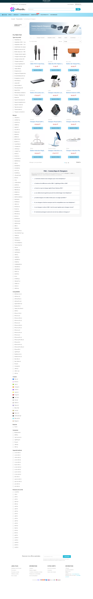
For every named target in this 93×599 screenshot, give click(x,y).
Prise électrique (19, 87)
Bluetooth (17, 306)
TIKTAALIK (17, 240)
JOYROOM (18, 182)
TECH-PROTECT (19, 233)
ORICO (17, 204)
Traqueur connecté (20, 111)
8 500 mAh (17, 464)
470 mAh (17, 486)
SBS (16, 225)
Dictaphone (18, 71)
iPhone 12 (17, 315)
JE (16, 180)
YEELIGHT (17, 281)
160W (16, 544)
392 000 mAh (18, 481)
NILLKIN (17, 199)
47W (16, 523)
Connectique (72, 37)
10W (16, 496)
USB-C (17, 371)
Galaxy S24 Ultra (19, 308)
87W (16, 532)
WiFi (16, 373)
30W (16, 511)
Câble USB (18, 68)
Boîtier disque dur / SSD (20, 51)
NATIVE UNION (18, 197)
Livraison (31, 568)
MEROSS (17, 189)
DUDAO (17, 156)
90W (16, 535)
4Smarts (17, 117)
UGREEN (17, 249)
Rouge (17, 394)
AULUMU (17, 129)
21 (68, 162)
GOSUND (17, 168)
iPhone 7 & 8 (18, 313)
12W (16, 499)
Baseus (17, 132)
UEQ (16, 247)
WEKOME (17, 269)
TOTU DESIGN (18, 242)
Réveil (17, 97)
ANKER (17, 124)
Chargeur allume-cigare (20, 54)
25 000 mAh (18, 471)
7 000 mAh (18, 462)
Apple (17, 127)
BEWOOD (17, 139)
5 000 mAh (18, 459)
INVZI (16, 177)
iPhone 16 (17, 342)
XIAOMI (17, 274)
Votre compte (51, 566)
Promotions (13, 570)
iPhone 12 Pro (18, 320)
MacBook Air (18, 354)
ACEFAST (17, 120)
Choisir (72, 41)
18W (16, 504)
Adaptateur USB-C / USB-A (20, 44)
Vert (16, 384)
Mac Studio (18, 361)
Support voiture (19, 104)
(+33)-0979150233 (22, 4)
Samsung (17, 221)
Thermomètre (18, 109)
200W (16, 547)
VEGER (17, 262)
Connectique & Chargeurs (18, 25)
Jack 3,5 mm (18, 437)
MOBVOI (17, 192)
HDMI (16, 310)
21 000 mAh (18, 469)
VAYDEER (17, 259)
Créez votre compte (51, 572)
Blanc (17, 407)
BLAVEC (17, 141)
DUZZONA (18, 158)
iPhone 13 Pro (18, 327)
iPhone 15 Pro (18, 337)
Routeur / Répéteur (20, 95)
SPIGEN (17, 228)
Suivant (78, 162)
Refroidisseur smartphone (20, 92)
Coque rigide (18, 66)
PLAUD (17, 209)
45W (16, 520)
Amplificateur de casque (20, 47)
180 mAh (17, 476)
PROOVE (17, 213)
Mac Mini (17, 359)
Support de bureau (20, 99)
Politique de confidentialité (34, 573)
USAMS (17, 257)
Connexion (49, 570)
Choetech (17, 146)
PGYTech (17, 206)
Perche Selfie (18, 85)
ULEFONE (17, 252)
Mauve (17, 405)
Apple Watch (18, 303)
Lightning (17, 351)
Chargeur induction (20, 56)
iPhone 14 (17, 330)
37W (16, 518)
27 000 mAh (18, 474)
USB (16, 368)
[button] (37, 70)
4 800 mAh (18, 457)
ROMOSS (17, 218)
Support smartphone (20, 102)
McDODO (17, 187)
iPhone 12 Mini (18, 318)
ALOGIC (17, 122)
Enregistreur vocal (19, 78)
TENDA (17, 235)
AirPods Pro (18, 301)
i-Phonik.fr (18, 175)
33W (16, 516)
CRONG (17, 148)
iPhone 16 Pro (18, 344)
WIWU (17, 271)
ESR (16, 163)
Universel (17, 366)
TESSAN (17, 237)
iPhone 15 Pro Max (19, 339)
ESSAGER (17, 165)
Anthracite (18, 415)
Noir (17, 397)
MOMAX (17, 194)
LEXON (17, 185)
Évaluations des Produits (16, 568)
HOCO (17, 170)
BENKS (17, 136)
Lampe (17, 83)
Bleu (16, 379)
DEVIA (16, 153)
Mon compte (14, 575)
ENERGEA (17, 160)
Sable (16, 402)
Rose (16, 381)
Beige (16, 421)
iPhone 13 (17, 322)
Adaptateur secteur (51, 37)
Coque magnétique (20, 63)
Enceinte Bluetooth (20, 75)
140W (16, 542)
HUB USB (17, 80)
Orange (17, 387)
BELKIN (17, 134)
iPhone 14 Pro (18, 332)
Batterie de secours (20, 49)
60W (16, 525)
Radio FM (17, 90)
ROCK (16, 216)
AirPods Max (18, 298)
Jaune (16, 392)
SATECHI (17, 223)
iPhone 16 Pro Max (19, 347)
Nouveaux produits (15, 572)
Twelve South (18, 245)
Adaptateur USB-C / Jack (20, 42)
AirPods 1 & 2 (18, 294)
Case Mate (17, 144)
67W (16, 530)
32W (16, 513)
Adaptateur (18, 39)
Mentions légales (32, 570)
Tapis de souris (18, 107)
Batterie (59, 37)
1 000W (17, 492)
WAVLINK (17, 266)
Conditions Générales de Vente (35, 572)
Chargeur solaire (19, 61)
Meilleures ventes (15, 573)
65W (16, 528)
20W (16, 506)
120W (16, 540)
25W (16, 508)
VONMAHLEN (18, 264)
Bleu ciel (17, 418)
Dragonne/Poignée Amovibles (20, 73)
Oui (16, 426)
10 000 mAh (18, 467)
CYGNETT (17, 151)
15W (16, 501)
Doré (16, 410)
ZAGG (16, 286)
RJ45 (16, 363)
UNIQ (16, 254)
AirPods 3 (17, 296)
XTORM (17, 278)
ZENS (17, 288)
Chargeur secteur (19, 59)
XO (16, 276)
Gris (16, 400)
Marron (17, 413)
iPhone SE (17, 349)
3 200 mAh (17, 455)
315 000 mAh (18, 479)
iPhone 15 (17, 334)
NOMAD (17, 201)
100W (16, 537)
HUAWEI (17, 173)
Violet (16, 389)
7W (16, 494)
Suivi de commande (51, 568)
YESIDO (17, 283)
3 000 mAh (17, 452)
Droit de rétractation (33, 575)
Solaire (65, 37)
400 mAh (17, 483)
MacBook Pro (18, 356)
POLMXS (17, 211)
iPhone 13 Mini (18, 325)
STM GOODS (18, 230)
